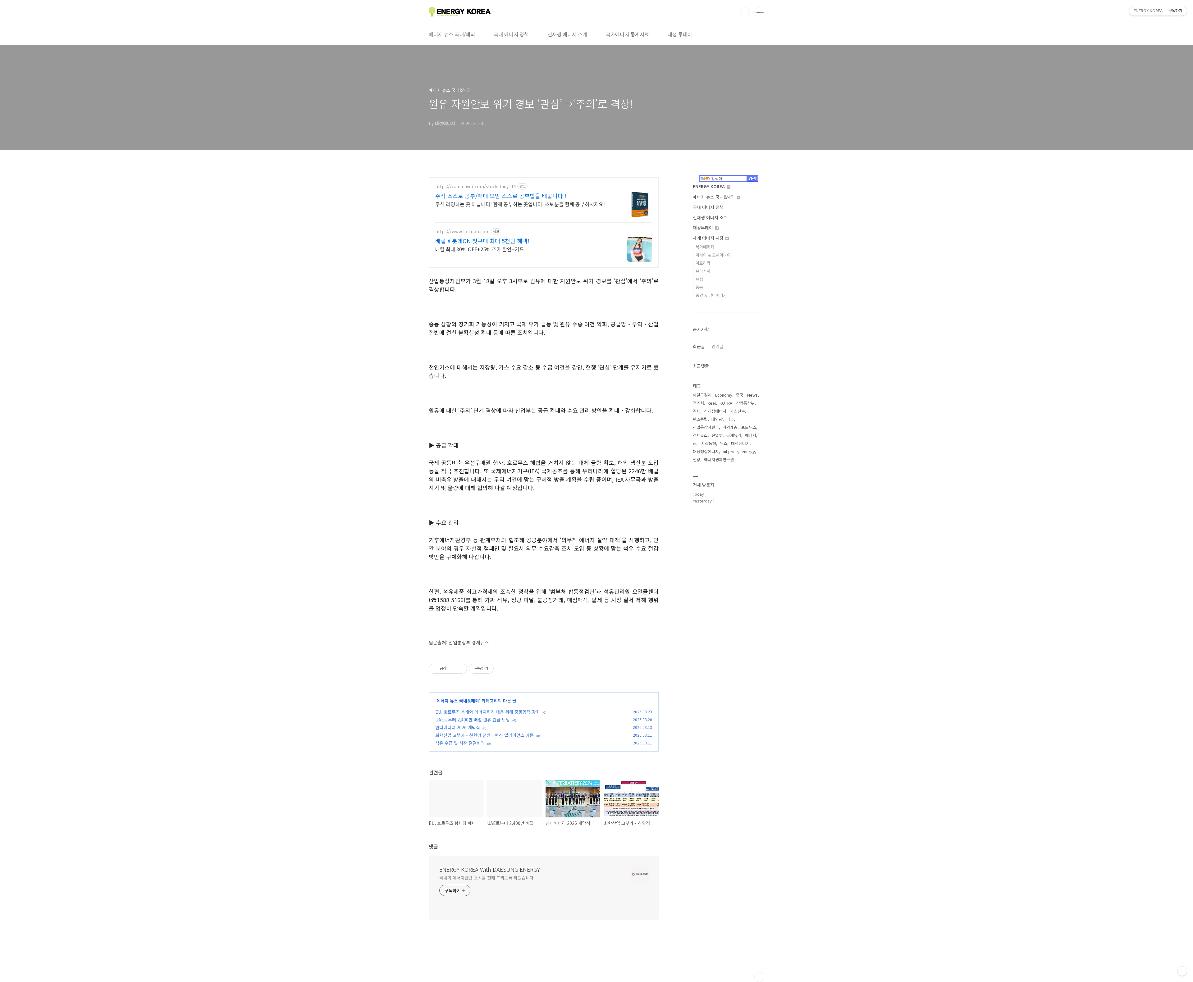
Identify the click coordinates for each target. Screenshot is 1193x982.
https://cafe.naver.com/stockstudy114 (475, 186)
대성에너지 (740, 443)
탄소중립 (700, 419)
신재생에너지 (715, 411)
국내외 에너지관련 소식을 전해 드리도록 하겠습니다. (487, 878)
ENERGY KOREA (709, 186)
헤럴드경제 (702, 395)
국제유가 (733, 435)
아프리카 (703, 263)
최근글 (699, 346)
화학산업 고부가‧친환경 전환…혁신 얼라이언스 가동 (484, 735)
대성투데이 (703, 228)
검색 (745, 12)
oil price (730, 451)
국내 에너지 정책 (511, 34)
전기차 (698, 403)
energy (748, 451)
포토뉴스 (748, 427)
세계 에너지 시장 (709, 238)
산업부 (717, 435)
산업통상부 (745, 403)
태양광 (717, 419)
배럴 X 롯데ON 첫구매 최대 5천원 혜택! (482, 240)
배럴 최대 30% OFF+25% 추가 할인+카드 (479, 248)
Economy (723, 395)
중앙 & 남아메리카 (711, 295)
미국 (730, 419)
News (752, 395)
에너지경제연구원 (719, 459)
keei (712, 403)
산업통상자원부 (706, 427)
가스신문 (737, 411)
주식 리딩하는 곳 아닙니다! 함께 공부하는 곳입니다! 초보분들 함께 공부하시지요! (520, 203)
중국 (739, 395)
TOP (759, 977)
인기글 (717, 346)
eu (695, 443)
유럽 (699, 279)
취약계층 (730, 427)
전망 (696, 459)
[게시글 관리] (460, 668)
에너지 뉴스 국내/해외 (452, 34)
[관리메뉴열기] (1182, 971)
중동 (699, 287)
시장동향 (708, 443)
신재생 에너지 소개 (567, 34)
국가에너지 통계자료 (627, 34)
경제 (696, 411)
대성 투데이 (680, 34)
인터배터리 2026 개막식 (457, 727)
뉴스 (723, 443)
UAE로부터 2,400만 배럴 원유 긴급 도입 (472, 719)
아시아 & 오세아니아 (713, 255)
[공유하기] (452, 668)
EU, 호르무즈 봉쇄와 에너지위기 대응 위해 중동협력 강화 (487, 712)
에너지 (750, 435)
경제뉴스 (700, 435)
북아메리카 (705, 247)
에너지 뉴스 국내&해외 (458, 701)
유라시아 (703, 271)
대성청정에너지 (706, 451)
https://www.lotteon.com (462, 231)
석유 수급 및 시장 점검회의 (460, 743)
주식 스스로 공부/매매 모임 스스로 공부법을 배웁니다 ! (500, 195)
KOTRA (726, 403)
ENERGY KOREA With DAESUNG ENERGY (489, 869)
